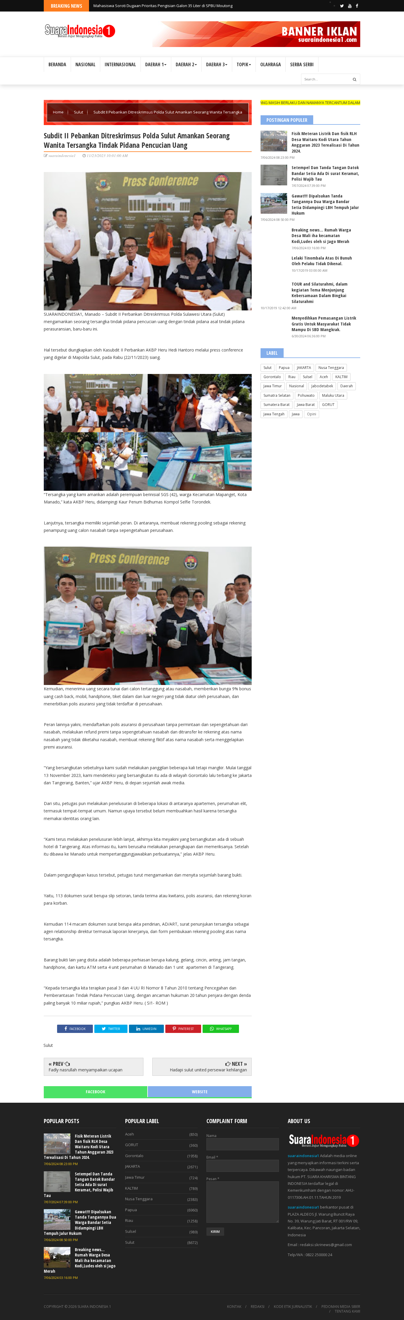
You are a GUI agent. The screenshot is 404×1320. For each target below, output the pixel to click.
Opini (311, 414)
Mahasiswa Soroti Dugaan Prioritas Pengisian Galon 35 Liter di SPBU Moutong (162, 5)
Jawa (296, 414)
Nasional (296, 385)
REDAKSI (257, 1307)
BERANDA (57, 64)
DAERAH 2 (185, 64)
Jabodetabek (322, 385)
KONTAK (234, 1307)
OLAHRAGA (270, 64)
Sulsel (307, 376)
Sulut (79, 112)
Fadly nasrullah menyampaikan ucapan (85, 1070)
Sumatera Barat (277, 404)
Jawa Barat (306, 404)
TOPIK (242, 64)
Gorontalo (272, 376)
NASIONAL (85, 64)
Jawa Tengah (274, 414)
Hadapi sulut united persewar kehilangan (208, 1070)
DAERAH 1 (154, 64)
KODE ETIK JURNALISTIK (293, 1307)
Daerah (346, 385)
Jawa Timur (273, 385)
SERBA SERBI (302, 64)
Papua (284, 367)
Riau (291, 376)
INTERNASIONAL (120, 64)
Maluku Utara (333, 395)
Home (58, 112)
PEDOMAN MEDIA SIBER (340, 1307)
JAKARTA (304, 367)
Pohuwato (306, 395)
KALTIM (341, 376)
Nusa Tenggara (331, 367)
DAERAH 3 (215, 64)
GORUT (328, 404)
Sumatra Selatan (277, 395)
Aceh (324, 376)
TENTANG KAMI (347, 1311)
